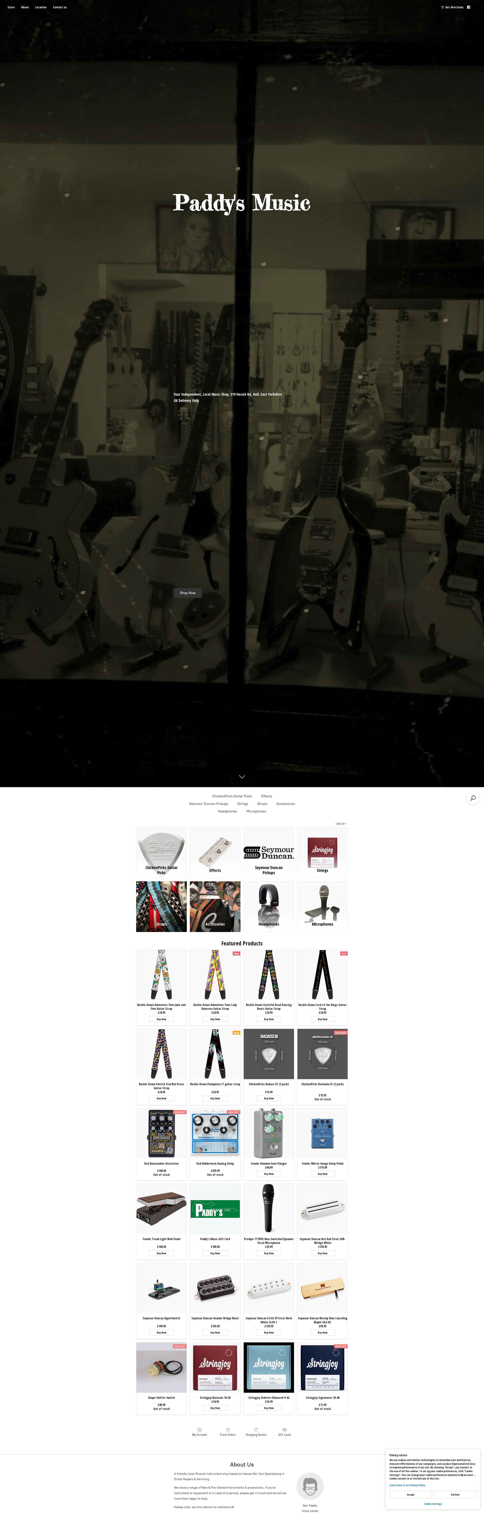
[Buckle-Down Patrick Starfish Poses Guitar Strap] (161, 1054)
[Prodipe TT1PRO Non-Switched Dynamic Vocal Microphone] (269, 1209)
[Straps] (161, 899)
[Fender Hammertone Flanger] (269, 1133)
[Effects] (215, 845)
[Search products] (473, 798)
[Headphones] (269, 899)
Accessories (285, 804)
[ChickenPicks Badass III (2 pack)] (269, 1054)
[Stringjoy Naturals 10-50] (215, 1367)
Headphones (227, 811)
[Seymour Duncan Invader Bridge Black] (215, 1288)
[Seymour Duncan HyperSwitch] (161, 1288)
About (25, 7)
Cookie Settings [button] (433, 1504)
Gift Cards (284, 1435)
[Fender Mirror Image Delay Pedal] (322, 1133)
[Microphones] (322, 899)
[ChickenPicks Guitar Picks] (161, 845)
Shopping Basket (256, 1435)
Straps (262, 804)
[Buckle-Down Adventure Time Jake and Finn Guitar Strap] (161, 975)
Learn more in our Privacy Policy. (407, 1485)
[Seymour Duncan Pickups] (269, 845)
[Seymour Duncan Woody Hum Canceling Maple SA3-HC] (322, 1288)
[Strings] (322, 845)
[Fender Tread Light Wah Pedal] (161, 1209)
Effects (266, 796)
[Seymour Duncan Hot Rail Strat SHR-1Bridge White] (322, 1209)
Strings (242, 804)
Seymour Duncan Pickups (208, 804)
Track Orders (228, 1435)
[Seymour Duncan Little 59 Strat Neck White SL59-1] (269, 1288)
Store (11, 7)
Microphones (256, 811)
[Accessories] (215, 899)
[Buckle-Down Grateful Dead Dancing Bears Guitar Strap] (269, 975)
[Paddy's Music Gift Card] (215, 1209)
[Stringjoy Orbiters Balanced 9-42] (269, 1367)
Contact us (60, 7)
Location (41, 7)
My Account (199, 1435)
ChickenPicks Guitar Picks (232, 796)
